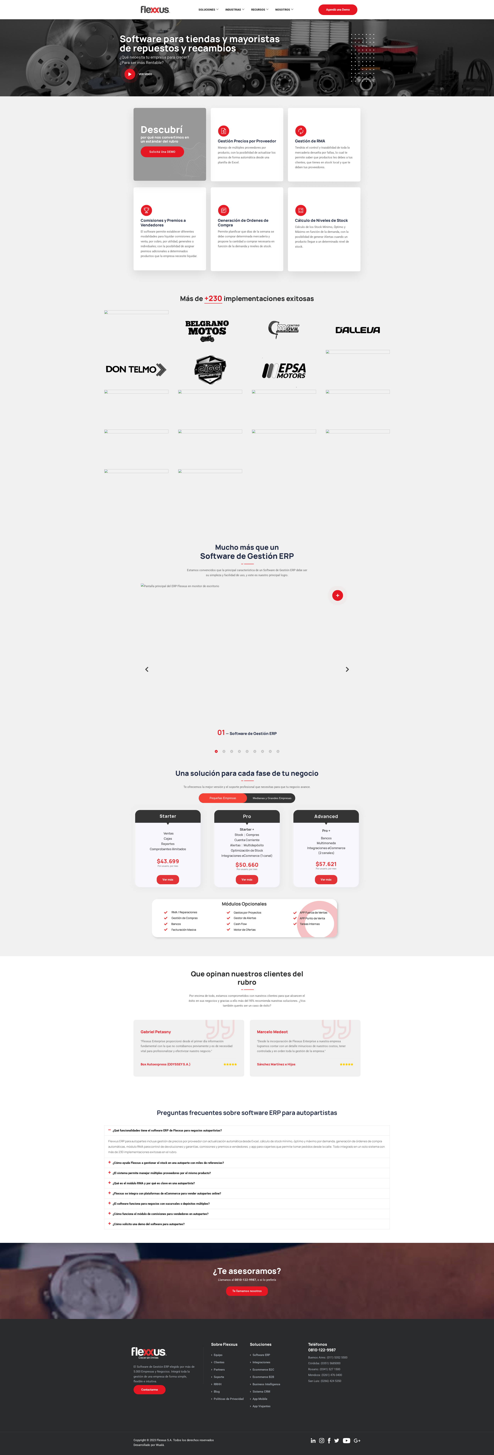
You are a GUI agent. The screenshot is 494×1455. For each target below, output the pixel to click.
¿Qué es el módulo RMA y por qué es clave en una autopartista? (154, 1183)
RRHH (218, 1384)
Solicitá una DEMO (162, 152)
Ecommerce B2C (263, 1369)
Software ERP (261, 1355)
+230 (213, 298)
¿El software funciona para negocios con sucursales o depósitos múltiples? (161, 1203)
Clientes (219, 1362)
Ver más (167, 879)
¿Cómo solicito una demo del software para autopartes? (148, 1224)
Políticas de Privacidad (229, 1399)
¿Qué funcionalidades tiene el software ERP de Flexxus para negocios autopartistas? (167, 1130)
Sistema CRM (261, 1391)
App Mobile (260, 1399)
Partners (219, 1369)
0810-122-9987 (245, 1280)
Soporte (219, 1377)
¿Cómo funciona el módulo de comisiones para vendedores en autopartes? (160, 1214)
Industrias (233, 9)
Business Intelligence (266, 1384)
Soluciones (207, 9)
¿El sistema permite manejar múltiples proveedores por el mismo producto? (162, 1173)
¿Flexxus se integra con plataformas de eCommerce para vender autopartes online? (167, 1193)
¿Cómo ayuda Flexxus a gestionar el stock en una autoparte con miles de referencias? (168, 1163)
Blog (217, 1391)
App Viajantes (262, 1406)
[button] (146, 669)
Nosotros (282, 9)
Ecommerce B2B (263, 1377)
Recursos (258, 9)
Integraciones (261, 1362)
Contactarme (149, 1389)
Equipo (218, 1355)
